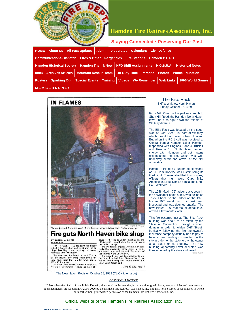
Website (47, 309)
